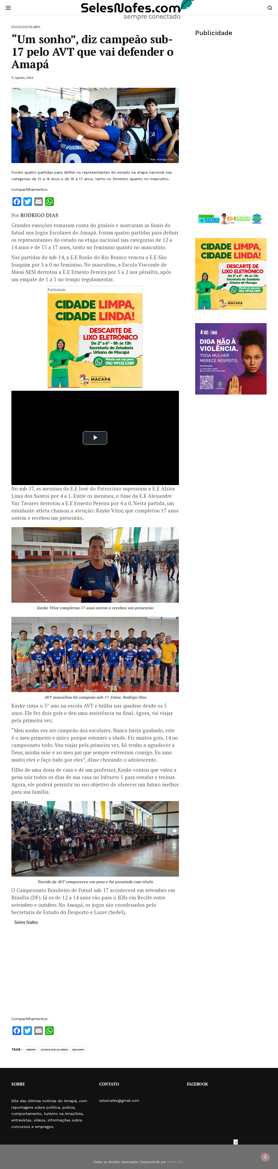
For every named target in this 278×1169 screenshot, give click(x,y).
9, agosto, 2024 (22, 78)
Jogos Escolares (54, 1049)
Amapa (31, 1049)
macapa (78, 1049)
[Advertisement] (95, 973)
